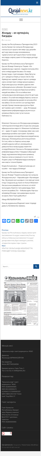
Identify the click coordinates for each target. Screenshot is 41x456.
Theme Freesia (26, 445)
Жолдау (5, 29)
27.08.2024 (7, 40)
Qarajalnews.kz (7, 445)
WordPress (34, 445)
